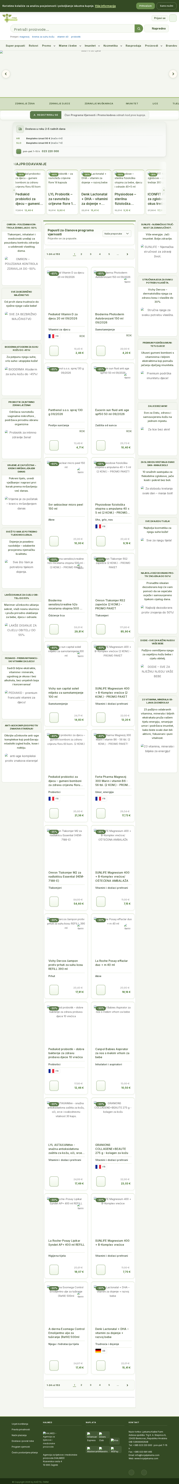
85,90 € (126, 631)
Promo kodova (107, 115)
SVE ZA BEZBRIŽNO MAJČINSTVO (21, 293)
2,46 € (80, 352)
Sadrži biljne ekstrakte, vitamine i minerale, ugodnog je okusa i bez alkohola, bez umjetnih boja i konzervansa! (21, 676)
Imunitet (90, 45)
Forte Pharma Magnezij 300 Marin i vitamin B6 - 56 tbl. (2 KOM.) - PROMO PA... (112, 781)
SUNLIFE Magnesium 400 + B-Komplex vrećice (112, 1242)
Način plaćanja (19, 1435)
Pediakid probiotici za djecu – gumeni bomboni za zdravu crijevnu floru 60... (64, 781)
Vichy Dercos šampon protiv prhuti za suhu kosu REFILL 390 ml (65, 965)
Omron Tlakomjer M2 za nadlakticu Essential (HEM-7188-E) (66, 876)
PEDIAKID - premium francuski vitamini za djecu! (21, 660)
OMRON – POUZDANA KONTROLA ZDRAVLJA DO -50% (21, 226)
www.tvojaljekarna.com (146, 1458)
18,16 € (126, 991)
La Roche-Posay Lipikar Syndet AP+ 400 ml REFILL (66, 1242)
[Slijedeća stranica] (127, 254)
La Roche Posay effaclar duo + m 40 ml (111, 963)
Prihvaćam (145, 5)
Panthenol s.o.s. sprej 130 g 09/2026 (65, 412)
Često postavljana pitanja (25, 1452)
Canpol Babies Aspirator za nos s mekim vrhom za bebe (112, 1053)
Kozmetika (110, 45)
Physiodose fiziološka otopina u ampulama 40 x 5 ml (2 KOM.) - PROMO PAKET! (112, 509)
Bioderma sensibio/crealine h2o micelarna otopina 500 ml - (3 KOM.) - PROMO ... (65, 605)
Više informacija (105, 5)
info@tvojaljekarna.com (147, 1455)
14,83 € (79, 719)
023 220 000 (50, 151)
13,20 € (126, 719)
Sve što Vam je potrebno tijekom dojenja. (21, 533)
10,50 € (126, 1087)
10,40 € (126, 447)
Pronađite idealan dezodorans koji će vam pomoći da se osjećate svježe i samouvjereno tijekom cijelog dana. (157, 591)
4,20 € (126, 352)
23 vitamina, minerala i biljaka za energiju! (157, 701)
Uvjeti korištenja (20, 1424)
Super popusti (15, 45)
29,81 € (79, 631)
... (118, 254)
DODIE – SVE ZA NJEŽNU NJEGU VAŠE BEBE (157, 642)
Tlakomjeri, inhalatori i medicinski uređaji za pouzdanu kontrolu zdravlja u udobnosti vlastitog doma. (21, 242)
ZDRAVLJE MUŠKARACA (98, 103)
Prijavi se (160, 18)
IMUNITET (131, 103)
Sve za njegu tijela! (157, 521)
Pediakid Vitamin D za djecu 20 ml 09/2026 (63, 316)
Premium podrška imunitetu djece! (157, 344)
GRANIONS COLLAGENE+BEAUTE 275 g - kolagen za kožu (111, 1149)
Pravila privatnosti (21, 1429)
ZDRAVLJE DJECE (59, 103)
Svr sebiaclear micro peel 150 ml (65, 506)
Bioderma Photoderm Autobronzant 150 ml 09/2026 (109, 318)
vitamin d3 (62, 36)
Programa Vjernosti (83, 115)
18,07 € (79, 1271)
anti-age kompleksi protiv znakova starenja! (21, 727)
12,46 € (79, 1087)
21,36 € (79, 815)
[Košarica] (173, 18)
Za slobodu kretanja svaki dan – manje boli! (157, 464)
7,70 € (127, 1271)
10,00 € (79, 543)
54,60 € (79, 903)
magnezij (24, 36)
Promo (46, 45)
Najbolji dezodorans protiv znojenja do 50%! (157, 574)
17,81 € (80, 991)
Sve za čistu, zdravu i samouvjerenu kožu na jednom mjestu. (157, 417)
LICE (155, 103)
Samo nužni (166, 5)
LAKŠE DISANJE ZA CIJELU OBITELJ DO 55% (21, 596)
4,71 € (80, 447)
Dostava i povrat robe (23, 1441)
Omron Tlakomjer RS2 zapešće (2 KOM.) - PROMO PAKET (110, 604)
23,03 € (126, 1183)
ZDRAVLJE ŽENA (25, 103)
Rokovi (33, 45)
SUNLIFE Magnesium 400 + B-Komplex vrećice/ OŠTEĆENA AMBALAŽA (112, 876)
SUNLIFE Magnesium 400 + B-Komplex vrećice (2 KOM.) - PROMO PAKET (112, 692)
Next (173, 74)
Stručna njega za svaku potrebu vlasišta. (157, 281)
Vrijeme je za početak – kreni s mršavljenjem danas (21, 468)
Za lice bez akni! (157, 406)
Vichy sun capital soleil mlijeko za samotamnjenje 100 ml (65, 692)
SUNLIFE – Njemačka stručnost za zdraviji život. (157, 226)
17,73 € (126, 815)
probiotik (76, 36)
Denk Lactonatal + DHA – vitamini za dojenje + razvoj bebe (112, 1333)
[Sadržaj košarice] (54, 351)
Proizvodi (151, 45)
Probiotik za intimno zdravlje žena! (21, 404)
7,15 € (127, 903)
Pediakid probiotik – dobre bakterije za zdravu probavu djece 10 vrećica (66, 1053)
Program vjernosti (21, 1446)
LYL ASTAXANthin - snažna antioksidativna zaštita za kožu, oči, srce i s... (66, 1149)
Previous (6, 74)
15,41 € (126, 1367)
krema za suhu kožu (43, 36)
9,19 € (127, 543)
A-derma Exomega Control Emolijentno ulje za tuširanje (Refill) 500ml (66, 1333)
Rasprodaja (133, 45)
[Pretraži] (139, 28)
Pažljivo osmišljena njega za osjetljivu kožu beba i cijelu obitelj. (158, 654)
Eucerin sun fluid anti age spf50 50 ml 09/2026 (112, 412)
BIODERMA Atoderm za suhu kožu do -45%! (21, 348)
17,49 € (79, 1183)
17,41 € (80, 1367)
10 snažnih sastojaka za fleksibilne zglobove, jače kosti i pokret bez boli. (157, 476)
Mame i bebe (68, 45)
